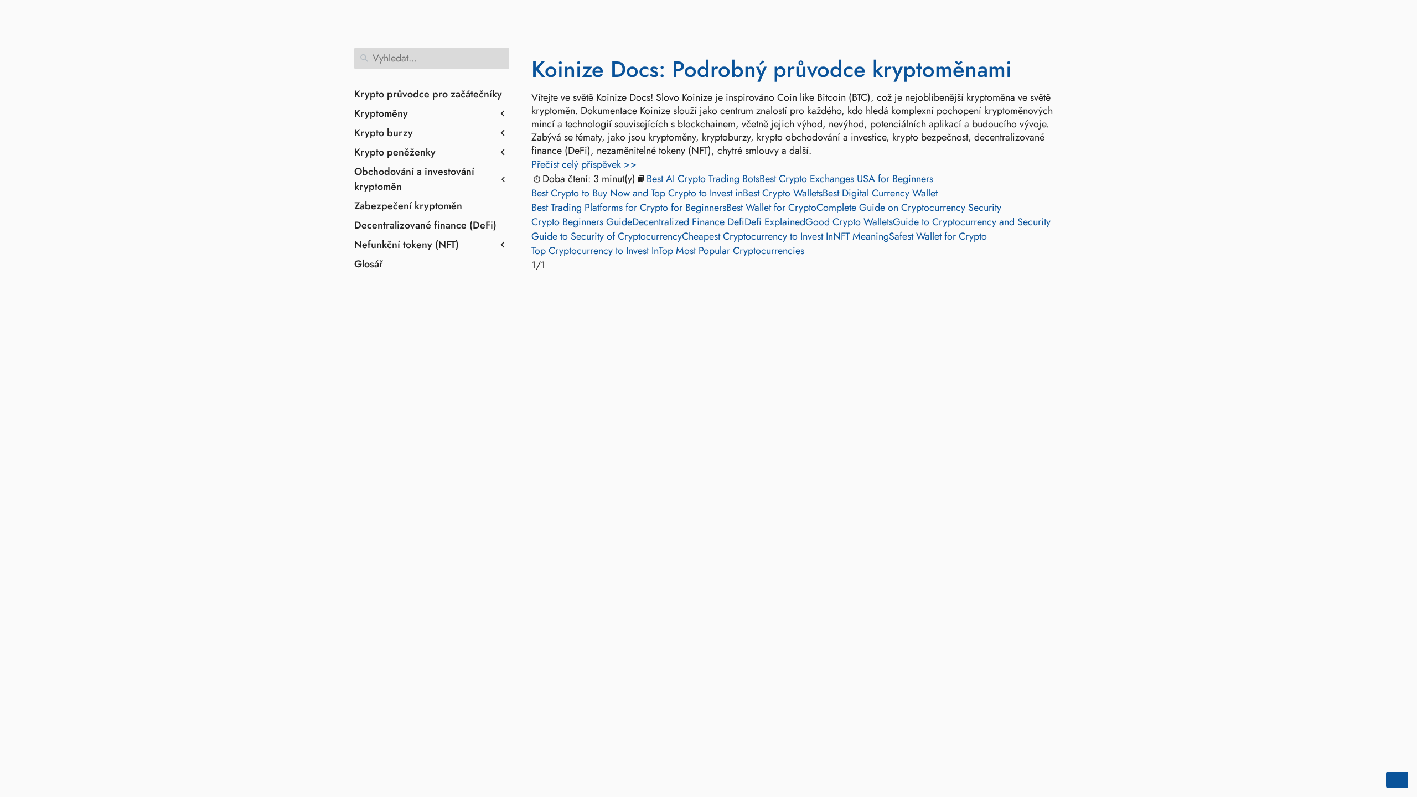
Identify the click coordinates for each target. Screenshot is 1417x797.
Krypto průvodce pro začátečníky (428, 94)
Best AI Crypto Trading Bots (703, 179)
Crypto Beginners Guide (581, 222)
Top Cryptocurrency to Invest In (595, 251)
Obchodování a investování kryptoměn (414, 179)
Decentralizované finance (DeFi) (425, 225)
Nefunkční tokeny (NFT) (406, 244)
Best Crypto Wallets (783, 193)
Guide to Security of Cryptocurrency (606, 236)
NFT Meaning (861, 236)
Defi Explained (774, 222)
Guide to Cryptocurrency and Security (972, 222)
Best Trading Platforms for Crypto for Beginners (628, 207)
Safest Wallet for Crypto (938, 236)
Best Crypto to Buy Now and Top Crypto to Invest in (637, 193)
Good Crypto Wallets (849, 222)
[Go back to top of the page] (1397, 780)
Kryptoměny (381, 113)
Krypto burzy (383, 133)
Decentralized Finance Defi (688, 222)
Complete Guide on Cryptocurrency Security (908, 207)
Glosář (368, 264)
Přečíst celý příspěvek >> (584, 164)
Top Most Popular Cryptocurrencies (731, 251)
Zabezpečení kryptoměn (408, 206)
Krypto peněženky (395, 152)
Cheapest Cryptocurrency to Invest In (757, 236)
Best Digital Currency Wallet (880, 193)
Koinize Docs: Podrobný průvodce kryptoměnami (771, 69)
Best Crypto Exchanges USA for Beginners (846, 179)
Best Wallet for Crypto (771, 207)
